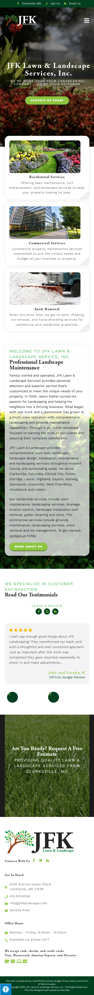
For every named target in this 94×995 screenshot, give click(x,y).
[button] (47, 100)
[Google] (47, 611)
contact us (17, 536)
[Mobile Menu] (86, 20)
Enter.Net (65, 990)
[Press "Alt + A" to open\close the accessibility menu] (5, 989)
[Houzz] (55, 611)
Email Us (74, 3)
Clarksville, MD (31, 3)
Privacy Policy (69, 981)
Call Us (55, 3)
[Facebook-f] (39, 611)
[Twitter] (40, 860)
